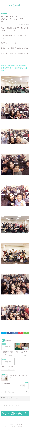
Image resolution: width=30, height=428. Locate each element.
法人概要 (12, 424)
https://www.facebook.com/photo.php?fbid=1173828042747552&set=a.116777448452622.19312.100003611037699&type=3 (15, 68)
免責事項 (18, 424)
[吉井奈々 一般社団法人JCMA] (15, 5)
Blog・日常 (4, 13)
